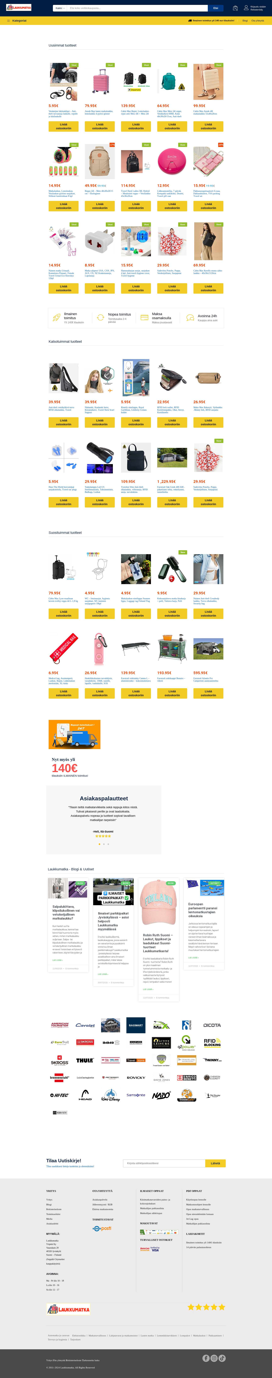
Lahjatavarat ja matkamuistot (123, 1335)
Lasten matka (147, 1335)
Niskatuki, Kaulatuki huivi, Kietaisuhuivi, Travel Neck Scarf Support (99, 410)
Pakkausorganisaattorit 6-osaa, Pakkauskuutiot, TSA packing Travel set (206, 193)
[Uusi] (100, 82)
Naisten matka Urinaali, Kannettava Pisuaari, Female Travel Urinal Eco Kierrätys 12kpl (61, 274)
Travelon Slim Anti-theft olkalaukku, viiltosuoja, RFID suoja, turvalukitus (134, 489)
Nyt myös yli (63, 759)
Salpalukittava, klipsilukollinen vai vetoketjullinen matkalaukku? (66, 913)
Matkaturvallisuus (97, 1335)
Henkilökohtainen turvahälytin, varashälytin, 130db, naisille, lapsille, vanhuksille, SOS (99, 681)
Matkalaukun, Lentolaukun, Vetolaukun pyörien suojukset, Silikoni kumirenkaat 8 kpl (62, 193)
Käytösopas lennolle (196, 1200)
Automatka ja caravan (58, 1335)
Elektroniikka (78, 1335)
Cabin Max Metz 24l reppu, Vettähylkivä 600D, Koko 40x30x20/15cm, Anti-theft (169, 113)
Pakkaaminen (215, 1335)
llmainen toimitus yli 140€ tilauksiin (204, 1242)
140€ (65, 768)
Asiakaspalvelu (99, 1200)
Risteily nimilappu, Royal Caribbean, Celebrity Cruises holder (134, 410)
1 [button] (99, 844)
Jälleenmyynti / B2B (102, 1204)
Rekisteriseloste (54, 1209)
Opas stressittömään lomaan (200, 1214)
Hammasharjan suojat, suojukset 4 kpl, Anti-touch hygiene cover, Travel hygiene (135, 273)
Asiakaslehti (52, 1223)
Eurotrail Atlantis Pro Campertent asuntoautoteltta (205, 679)
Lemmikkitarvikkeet (167, 1335)
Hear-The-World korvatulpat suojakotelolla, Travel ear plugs (63, 488)
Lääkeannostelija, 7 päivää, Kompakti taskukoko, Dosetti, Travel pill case (170, 193)
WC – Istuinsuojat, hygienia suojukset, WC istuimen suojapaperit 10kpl (97, 601)
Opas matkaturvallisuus (197, 1209)
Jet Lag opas (192, 1219)
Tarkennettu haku (90, 1360)
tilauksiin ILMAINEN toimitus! (70, 775)
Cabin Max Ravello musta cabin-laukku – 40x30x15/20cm (208, 272)
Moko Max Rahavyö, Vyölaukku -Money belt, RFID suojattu (207, 408)
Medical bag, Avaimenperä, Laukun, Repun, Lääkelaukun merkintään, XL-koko (62, 681)
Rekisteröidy (257, 9)
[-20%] (208, 162)
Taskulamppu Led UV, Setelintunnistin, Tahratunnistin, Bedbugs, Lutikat (99, 489)
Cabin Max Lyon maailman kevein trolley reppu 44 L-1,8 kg (63, 599)
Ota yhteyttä (257, 20)
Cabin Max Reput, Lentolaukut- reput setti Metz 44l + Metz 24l (135, 112)
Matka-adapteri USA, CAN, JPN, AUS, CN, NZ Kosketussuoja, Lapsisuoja (100, 273)
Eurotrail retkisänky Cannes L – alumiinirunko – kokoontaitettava (136, 679)
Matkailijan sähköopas (151, 1213)
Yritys (49, 1200)
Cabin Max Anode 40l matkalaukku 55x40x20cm (205, 112)
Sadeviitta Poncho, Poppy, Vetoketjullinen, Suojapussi (169, 272)
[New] (172, 569)
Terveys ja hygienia (57, 1339)
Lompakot (185, 1335)
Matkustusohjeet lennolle (198, 1204)
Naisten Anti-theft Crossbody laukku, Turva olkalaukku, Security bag (206, 601)
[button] (56, 99)
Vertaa (71, 99)
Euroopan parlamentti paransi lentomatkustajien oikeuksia (202, 910)
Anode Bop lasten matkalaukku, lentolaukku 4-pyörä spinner (99, 112)
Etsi (215, 8)
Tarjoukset (75, 1339)
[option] (103, 819)
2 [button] (104, 844)
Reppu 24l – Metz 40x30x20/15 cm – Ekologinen (99, 192)
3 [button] (108, 844)
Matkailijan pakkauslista (152, 1208)
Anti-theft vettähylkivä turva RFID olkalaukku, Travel (61, 408)
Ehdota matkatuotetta (102, 1209)
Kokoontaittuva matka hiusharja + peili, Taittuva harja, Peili (171, 599)
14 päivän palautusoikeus (198, 1247)
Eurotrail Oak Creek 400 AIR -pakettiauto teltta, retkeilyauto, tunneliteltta (171, 489)
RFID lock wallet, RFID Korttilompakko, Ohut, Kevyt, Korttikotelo (170, 410)
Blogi (245, 20)
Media (49, 1219)
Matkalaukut (199, 1335)
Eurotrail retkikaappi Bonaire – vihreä (171, 679)
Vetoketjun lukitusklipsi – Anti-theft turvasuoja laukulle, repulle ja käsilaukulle (63, 113)
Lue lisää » (58, 960)
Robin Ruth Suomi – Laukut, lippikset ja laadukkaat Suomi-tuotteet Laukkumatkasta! (158, 943)
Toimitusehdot (53, 1214)
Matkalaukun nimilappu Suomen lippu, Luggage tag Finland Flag (135, 599)
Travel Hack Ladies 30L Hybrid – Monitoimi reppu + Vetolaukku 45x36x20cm (135, 193)
